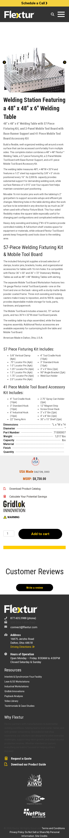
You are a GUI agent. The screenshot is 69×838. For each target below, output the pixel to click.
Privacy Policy (17, 832)
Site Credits (41, 836)
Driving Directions (21, 646)
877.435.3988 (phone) (23, 618)
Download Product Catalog (25, 488)
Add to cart (40, 534)
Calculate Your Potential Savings (28, 496)
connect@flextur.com (23, 627)
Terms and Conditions (53, 828)
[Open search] (52, 14)
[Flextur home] (26, 14)
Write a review (34, 587)
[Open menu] (61, 14)
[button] (11, 517)
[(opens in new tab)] (14, 506)
